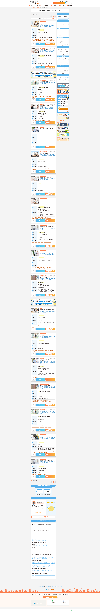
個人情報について (55, 594)
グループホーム (47, 540)
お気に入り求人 (62, 5)
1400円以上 (43, 545)
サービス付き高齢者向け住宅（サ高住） (48, 539)
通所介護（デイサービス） (41, 540)
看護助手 (38, 570)
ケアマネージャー (41, 570)
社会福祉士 (36, 575)
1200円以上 (39, 545)
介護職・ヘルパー (34, 570)
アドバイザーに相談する (38, 512)
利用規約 (50, 594)
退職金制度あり (46, 558)
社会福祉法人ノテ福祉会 (46, 566)
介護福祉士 (33, 575)
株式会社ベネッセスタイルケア (35, 562)
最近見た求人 (70, 5)
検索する (61, 86)
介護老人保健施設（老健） (35, 539)
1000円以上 (36, 545)
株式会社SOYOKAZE (47, 563)
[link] (34, 18)
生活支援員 (51, 570)
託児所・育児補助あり (51, 557)
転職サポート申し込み (50, 597)
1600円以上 (46, 545)
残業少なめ (46, 557)
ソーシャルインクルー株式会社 (41, 563)
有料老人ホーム (41, 539)
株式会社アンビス (50, 565)
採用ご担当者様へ (34, 594)
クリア (67, 86)
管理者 (61, 586)
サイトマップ (39, 594)
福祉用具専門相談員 (53, 586)
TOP (31, 5)
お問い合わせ (66, 594)
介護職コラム (61, 594)
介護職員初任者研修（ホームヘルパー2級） (43, 575)
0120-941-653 (39, 603)
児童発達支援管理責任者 (41, 586)
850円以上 (33, 545)
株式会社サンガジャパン (36, 565)
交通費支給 (42, 558)
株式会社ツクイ (42, 562)
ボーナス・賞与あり (34, 558)
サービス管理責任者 (46, 570)
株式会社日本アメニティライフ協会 (48, 562)
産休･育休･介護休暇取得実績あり (41, 557)
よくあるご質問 (45, 594)
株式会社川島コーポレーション (43, 565)
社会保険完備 (38, 558)
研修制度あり (34, 557)
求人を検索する (54, 5)
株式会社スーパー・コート (38, 566)
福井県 (39, 502)
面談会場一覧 (46, 5)
